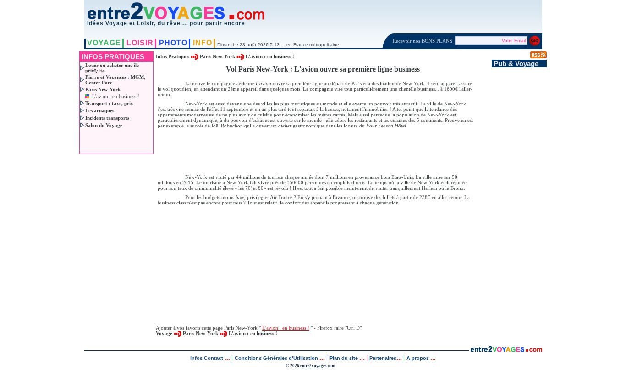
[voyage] (506, 349)
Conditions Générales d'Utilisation (276, 358)
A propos (418, 358)
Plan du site (343, 358)
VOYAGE (104, 43)
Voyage (164, 333)
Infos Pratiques (173, 56)
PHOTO (173, 43)
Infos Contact (207, 358)
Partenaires (382, 358)
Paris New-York (217, 56)
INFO (202, 43)
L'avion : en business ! (115, 96)
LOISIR (140, 43)
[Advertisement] (322, 150)
